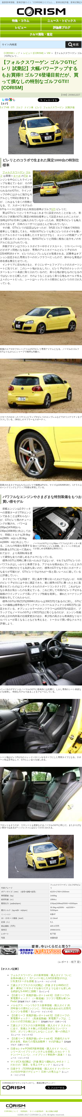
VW (48, 53)
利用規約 (24, 1111)
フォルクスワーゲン (53, 107)
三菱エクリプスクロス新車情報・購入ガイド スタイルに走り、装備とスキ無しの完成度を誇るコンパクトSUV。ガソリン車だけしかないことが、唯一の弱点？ (40, 1028)
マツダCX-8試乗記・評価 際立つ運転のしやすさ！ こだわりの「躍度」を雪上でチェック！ (40, 1063)
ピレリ (38, 107)
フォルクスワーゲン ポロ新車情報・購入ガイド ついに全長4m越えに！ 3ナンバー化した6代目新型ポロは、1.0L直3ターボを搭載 (41, 978)
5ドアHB (4, 107)
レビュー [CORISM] (33, 53)
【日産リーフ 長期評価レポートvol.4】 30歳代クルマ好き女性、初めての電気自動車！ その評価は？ (40, 1040)
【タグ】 (4, 103)
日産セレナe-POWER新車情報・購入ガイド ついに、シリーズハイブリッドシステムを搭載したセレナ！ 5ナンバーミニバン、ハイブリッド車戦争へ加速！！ (40, 1051)
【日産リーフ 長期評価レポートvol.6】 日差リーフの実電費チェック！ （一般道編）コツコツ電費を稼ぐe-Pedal (40, 998)
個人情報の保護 (52, 1111)
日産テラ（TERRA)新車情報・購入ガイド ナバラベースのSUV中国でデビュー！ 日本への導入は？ (40, 1070)
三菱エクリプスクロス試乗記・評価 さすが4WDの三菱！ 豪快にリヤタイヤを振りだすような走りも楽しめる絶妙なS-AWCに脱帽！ (40, 988)
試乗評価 (70, 107)
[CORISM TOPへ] (41, 12)
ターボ (17, 175)
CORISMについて (11, 1111)
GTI (12, 107)
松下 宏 (75, 961)
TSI (26, 175)
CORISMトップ (12, 53)
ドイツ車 (28, 107)
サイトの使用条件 (36, 1111)
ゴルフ (19, 107)
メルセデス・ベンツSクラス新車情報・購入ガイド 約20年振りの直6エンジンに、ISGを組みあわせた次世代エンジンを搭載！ (40, 1008)
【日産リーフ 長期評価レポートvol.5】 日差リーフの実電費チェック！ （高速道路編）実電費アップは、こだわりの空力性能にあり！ (40, 1018)
